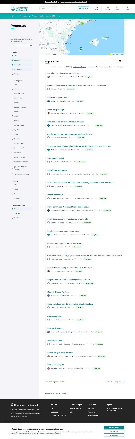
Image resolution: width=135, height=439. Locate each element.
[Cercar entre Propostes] (31, 45)
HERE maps (120, 54)
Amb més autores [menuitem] (119, 67)
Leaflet (113, 54)
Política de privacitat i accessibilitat (115, 409)
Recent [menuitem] (60, 67)
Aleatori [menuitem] (53, 67)
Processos (24, 16)
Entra (71, 412)
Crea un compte (75, 408)
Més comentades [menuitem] (93, 67)
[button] (14, 52)
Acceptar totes (114, 427)
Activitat (91, 408)
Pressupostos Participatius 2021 (44, 16)
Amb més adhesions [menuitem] (79, 67)
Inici (52, 408)
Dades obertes (93, 415)
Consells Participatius (58, 415)
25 (63, 382)
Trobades (91, 412)
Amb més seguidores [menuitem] (106, 67)
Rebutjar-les (114, 431)
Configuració (114, 435)
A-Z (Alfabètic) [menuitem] (67, 67)
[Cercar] (54, 8)
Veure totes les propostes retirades (56, 394)
